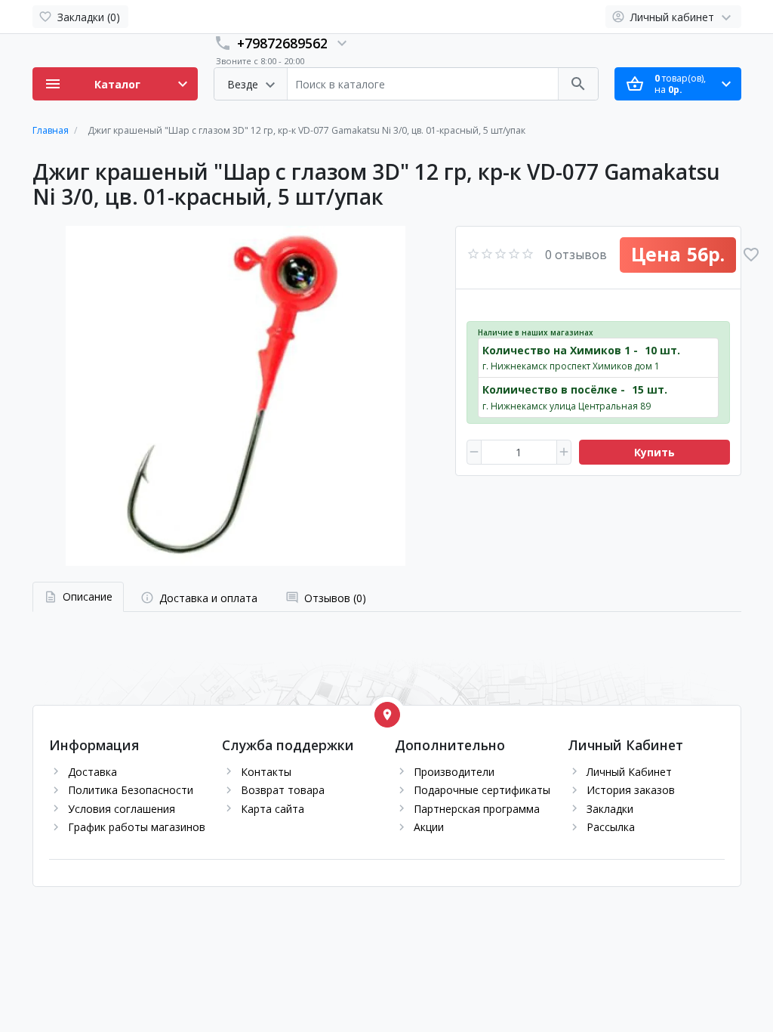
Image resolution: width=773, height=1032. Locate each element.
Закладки (610, 809)
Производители (454, 772)
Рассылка (611, 827)
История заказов (631, 790)
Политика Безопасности (130, 790)
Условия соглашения (121, 809)
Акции (429, 827)
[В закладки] (751, 254)
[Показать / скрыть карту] (387, 715)
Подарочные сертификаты (482, 790)
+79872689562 (282, 43)
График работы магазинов (136, 827)
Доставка (92, 772)
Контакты (266, 772)
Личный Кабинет (629, 772)
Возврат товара (283, 790)
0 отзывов (576, 254)
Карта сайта (272, 809)
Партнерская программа (477, 809)
